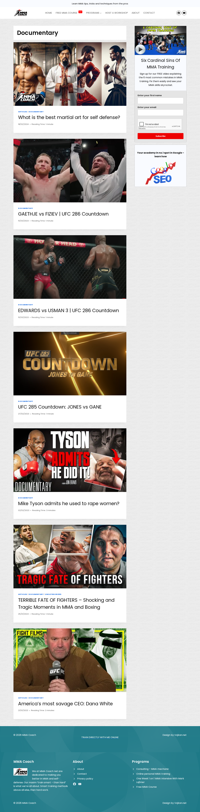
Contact (149, 13)
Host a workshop (116, 13)
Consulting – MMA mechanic (152, 769)
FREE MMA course (69, 13)
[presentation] (69, 74)
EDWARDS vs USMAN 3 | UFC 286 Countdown (68, 310)
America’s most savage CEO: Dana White (65, 703)
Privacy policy (85, 778)
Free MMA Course (146, 787)
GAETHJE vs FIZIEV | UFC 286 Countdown (63, 214)
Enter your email (147, 107)
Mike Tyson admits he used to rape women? (68, 503)
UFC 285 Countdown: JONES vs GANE (60, 407)
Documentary (36, 111)
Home (48, 13)
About (136, 13)
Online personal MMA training (153, 774)
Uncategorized (53, 594)
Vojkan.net (180, 735)
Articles (22, 111)
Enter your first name (150, 95)
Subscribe (160, 136)
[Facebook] (178, 13)
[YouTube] (184, 13)
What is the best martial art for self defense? (69, 117)
